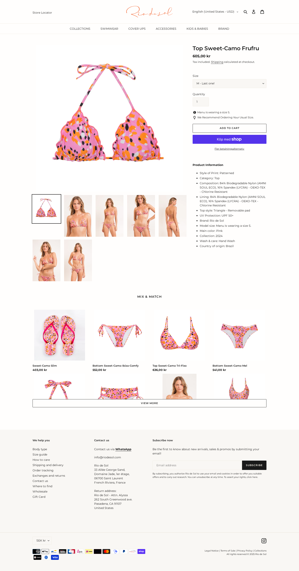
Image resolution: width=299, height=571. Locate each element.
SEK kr (41, 540)
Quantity (199, 94)
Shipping (217, 61)
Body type (40, 449)
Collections (260, 550)
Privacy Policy (245, 550)
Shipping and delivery (48, 465)
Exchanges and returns (49, 475)
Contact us (40, 481)
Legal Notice (212, 550)
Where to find (42, 486)
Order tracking (43, 470)
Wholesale (40, 491)
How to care (41, 460)
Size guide (40, 454)
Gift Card (39, 497)
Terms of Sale (227, 550)
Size (195, 76)
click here (252, 477)
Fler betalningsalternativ (229, 148)
